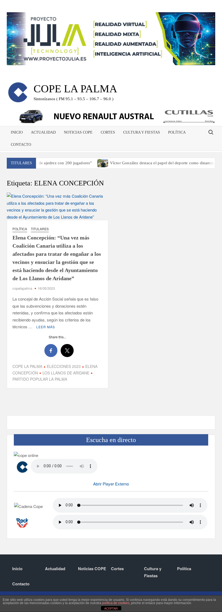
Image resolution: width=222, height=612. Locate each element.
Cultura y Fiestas (141, 132)
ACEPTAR (111, 608)
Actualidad (43, 132)
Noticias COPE (78, 132)
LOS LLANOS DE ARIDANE (66, 373)
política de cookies (115, 603)
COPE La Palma (75, 89)
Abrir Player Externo (111, 484)
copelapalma (22, 288)
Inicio (17, 132)
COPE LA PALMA (27, 366)
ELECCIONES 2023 (64, 366)
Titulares (40, 228)
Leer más (45, 326)
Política (177, 132)
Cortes (108, 132)
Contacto (21, 145)
